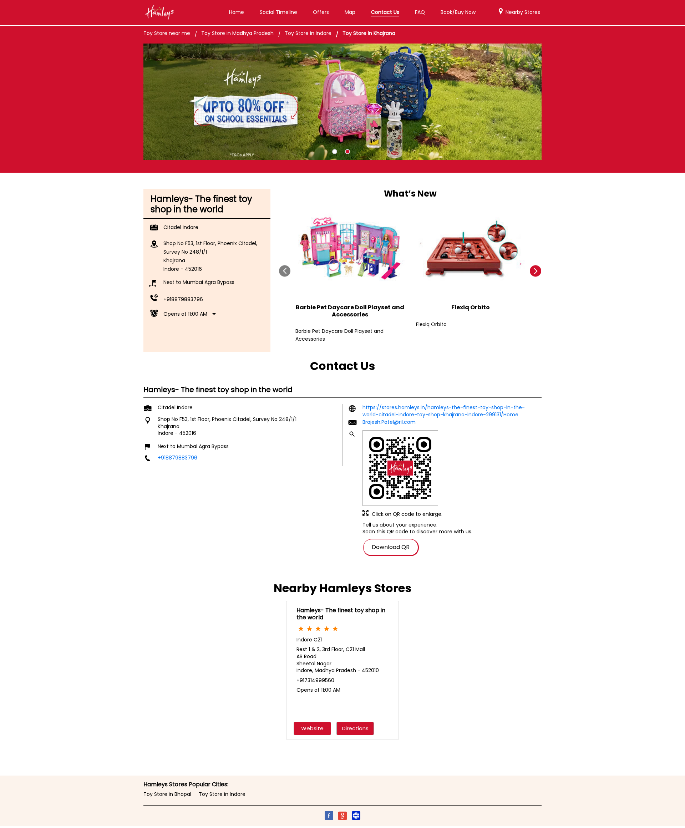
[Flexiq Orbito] (470, 250)
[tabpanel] (342, 102)
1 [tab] (334, 151)
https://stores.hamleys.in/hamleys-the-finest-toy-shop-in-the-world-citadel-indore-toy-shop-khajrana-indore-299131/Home (443, 411)
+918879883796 (183, 299)
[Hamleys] (159, 12)
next (536, 271)
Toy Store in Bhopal (167, 794)
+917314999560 (315, 680)
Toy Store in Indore (222, 794)
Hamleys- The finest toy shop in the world (340, 613)
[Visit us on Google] (342, 817)
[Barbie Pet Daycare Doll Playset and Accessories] (350, 250)
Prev (285, 271)
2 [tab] (347, 151)
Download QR (391, 547)
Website (312, 728)
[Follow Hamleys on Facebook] (329, 817)
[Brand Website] (356, 817)
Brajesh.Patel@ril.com (389, 421)
